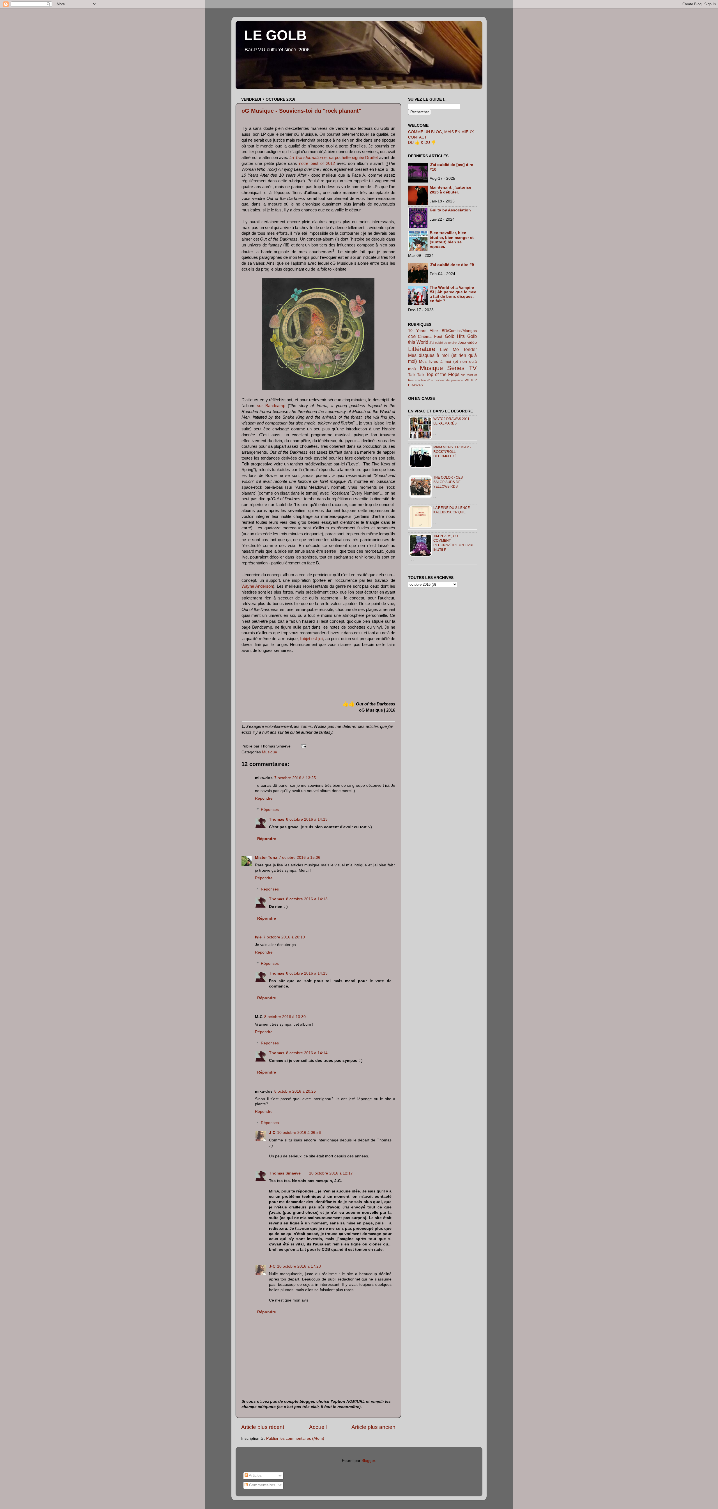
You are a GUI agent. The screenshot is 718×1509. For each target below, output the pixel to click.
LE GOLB (275, 35)
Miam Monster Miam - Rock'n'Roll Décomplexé (452, 451)
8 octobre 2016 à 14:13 (307, 819)
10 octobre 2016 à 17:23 (299, 1266)
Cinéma (425, 336)
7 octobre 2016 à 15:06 (299, 857)
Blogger (368, 1461)
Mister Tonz (266, 857)
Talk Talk (416, 375)
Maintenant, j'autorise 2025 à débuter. (450, 189)
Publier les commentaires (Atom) (295, 1438)
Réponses (270, 809)
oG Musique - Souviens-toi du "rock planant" (301, 111)
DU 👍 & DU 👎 (422, 142)
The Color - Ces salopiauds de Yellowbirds (448, 482)
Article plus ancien (373, 1427)
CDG (412, 337)
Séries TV (462, 368)
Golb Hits (455, 336)
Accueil (318, 1427)
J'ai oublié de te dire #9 (452, 265)
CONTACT (417, 137)
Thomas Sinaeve (285, 1173)
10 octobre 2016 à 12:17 (331, 1173)
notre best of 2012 (317, 163)
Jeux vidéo (467, 342)
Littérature (421, 348)
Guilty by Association (450, 210)
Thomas (276, 819)
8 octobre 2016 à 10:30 (285, 1017)
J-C (272, 1132)
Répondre (264, 798)
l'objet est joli (311, 638)
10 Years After (423, 331)
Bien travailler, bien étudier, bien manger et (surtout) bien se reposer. (452, 240)
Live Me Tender (458, 349)
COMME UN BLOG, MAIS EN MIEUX (441, 132)
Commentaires (261, 1485)
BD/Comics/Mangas (459, 331)
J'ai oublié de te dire (443, 342)
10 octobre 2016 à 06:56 (299, 1132)
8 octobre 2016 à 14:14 (307, 1053)
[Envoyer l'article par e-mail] (302, 746)
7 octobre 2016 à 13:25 (295, 778)
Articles (255, 1475)
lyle (258, 937)
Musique (269, 752)
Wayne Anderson (257, 586)
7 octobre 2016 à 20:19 (284, 937)
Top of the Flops (442, 374)
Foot (438, 336)
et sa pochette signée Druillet (333, 157)
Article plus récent (262, 1427)
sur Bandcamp (271, 405)
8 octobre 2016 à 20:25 (295, 1091)
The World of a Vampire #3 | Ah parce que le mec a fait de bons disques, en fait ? (453, 294)
